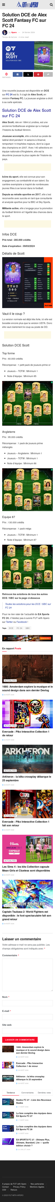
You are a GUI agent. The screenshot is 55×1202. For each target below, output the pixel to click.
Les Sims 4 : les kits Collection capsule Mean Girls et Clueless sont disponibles (26, 868)
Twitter (9, 622)
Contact (5, 1186)
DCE (11, 628)
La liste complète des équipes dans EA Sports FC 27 (34, 1115)
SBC (28, 628)
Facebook (22, 622)
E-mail (6, 1011)
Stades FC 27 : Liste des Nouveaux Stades (33, 1101)
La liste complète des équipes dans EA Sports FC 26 (34, 1128)
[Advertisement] (27, 84)
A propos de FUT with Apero (14, 1183)
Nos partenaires (37, 1183)
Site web (7, 1024)
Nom (6, 997)
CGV (4, 1189)
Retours (14, 1189)
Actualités (10, 680)
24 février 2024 (28, 32)
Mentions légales (37, 1186)
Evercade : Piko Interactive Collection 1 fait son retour (25, 823)
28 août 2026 (9, 695)
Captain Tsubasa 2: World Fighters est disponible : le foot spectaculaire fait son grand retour (26, 915)
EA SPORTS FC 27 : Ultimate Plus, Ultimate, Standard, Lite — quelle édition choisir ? (33, 1142)
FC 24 (9, 94)
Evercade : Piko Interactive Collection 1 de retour (25, 733)
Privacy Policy (19, 1186)
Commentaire (10, 955)
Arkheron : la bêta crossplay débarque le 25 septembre (26, 778)
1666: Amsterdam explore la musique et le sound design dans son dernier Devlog (27, 688)
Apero (14, 32)
